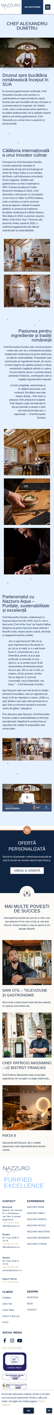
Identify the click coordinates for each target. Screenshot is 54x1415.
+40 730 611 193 (10, 1244)
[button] (47, 7)
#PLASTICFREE (32, 7)
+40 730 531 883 (10, 1223)
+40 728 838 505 (10, 1267)
